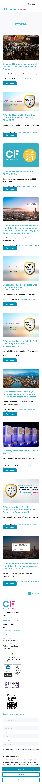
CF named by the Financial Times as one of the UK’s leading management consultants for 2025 (20, 566)
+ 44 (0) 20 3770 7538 (11, 618)
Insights (5, 81)
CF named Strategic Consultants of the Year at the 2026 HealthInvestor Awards (20, 66)
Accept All (21, 769)
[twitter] (3, 634)
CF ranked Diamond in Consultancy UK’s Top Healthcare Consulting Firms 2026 (20, 117)
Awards (29, 79)
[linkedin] (7, 634)
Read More (10, 83)
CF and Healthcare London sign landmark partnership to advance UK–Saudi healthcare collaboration (19, 394)
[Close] (40, 754)
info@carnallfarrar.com (11, 620)
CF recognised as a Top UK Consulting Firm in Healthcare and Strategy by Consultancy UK (19, 509)
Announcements (21, 79)
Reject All (21, 780)
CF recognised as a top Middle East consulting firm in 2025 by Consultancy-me (20, 287)
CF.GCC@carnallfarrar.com (12, 630)
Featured (34, 79)
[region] (21, 768)
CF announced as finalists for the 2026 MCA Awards (19, 172)
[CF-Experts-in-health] (15, 8)
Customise (21, 774)
